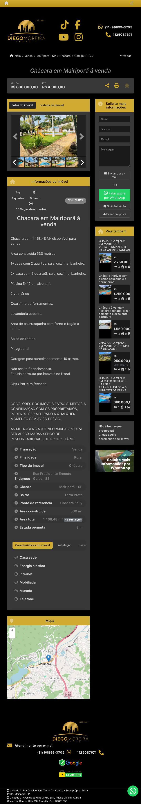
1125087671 (122, 34)
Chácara (65, 56)
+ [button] (12, 630)
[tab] (22, 105)
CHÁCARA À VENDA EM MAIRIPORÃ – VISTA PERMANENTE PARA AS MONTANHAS (114, 245)
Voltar (126, 56)
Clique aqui (106, 434)
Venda (28, 56)
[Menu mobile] (6, 3)
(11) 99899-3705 (118, 27)
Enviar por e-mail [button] (116, 175)
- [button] (12, 635)
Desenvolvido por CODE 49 (118, 795)
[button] (16, 136)
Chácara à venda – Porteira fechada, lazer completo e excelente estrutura (114, 312)
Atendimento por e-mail (33, 745)
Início (17, 56)
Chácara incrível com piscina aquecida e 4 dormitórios (113, 279)
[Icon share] (65, 25)
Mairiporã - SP (46, 56)
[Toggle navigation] (132, 3)
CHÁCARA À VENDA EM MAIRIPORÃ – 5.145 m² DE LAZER (114, 345)
